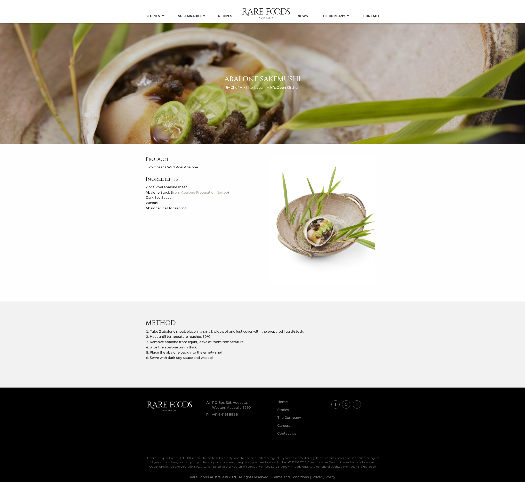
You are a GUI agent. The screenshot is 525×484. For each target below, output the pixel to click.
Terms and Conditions (290, 477)
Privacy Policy (323, 477)
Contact (371, 16)
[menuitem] (160, 16)
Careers (283, 426)
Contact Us (286, 433)
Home (282, 402)
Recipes (225, 16)
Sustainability (191, 16)
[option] (322, 219)
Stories (153, 16)
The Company (333, 16)
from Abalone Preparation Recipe (200, 192)
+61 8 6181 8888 (225, 415)
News (303, 16)
